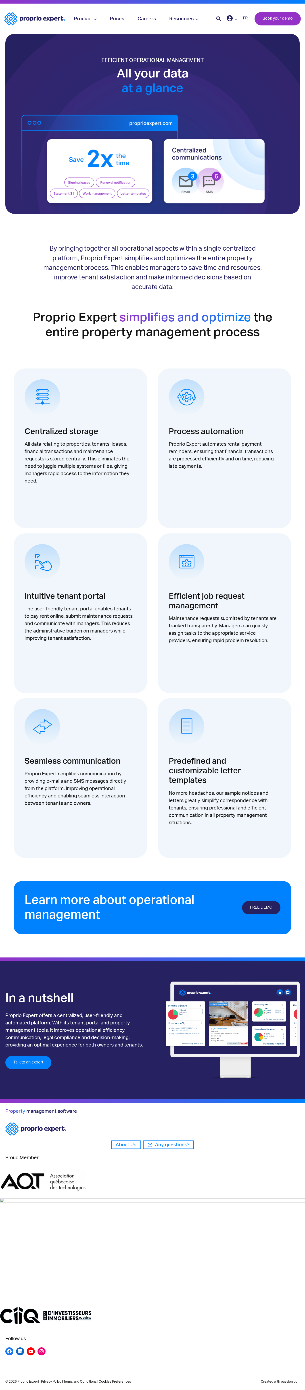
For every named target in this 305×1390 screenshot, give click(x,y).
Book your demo (278, 19)
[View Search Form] (218, 18)
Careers (147, 18)
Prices (117, 18)
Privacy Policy (51, 1381)
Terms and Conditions (80, 1381)
